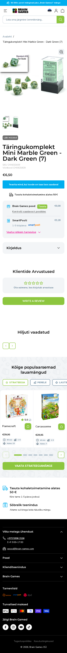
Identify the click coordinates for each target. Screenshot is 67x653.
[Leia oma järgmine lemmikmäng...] (60, 19)
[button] (18, 455)
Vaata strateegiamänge (33, 465)
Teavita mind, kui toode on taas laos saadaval (33, 184)
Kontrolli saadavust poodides (29, 211)
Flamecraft (9, 426)
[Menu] (6, 11)
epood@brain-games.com (20, 548)
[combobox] (33, 19)
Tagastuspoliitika (22, 641)
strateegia (17, 382)
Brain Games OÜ (38, 647)
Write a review (33, 301)
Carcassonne (43, 426)
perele (42, 382)
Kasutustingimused (44, 641)
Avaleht (7, 36)
